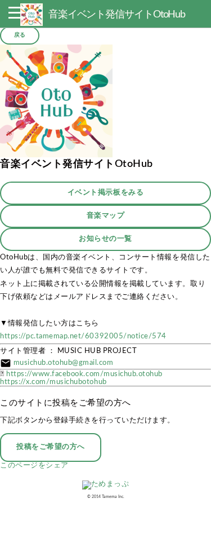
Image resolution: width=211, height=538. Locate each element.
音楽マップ (106, 215)
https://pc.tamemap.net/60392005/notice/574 (83, 336)
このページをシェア (34, 465)
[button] (16, 16)
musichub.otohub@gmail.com (64, 363)
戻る (19, 35)
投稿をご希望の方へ (50, 447)
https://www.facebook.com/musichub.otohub (84, 374)
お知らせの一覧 (105, 238)
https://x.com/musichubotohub (53, 382)
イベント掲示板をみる (105, 192)
